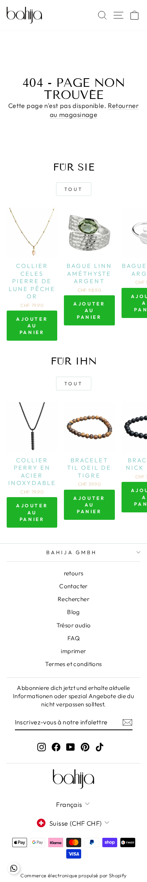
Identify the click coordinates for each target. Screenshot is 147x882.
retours (73, 573)
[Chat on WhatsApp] (14, 868)
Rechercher (73, 599)
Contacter (73, 586)
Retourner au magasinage (94, 110)
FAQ (73, 638)
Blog (73, 612)
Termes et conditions (73, 664)
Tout (73, 189)
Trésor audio (73, 625)
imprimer (73, 651)
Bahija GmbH (71, 552)
